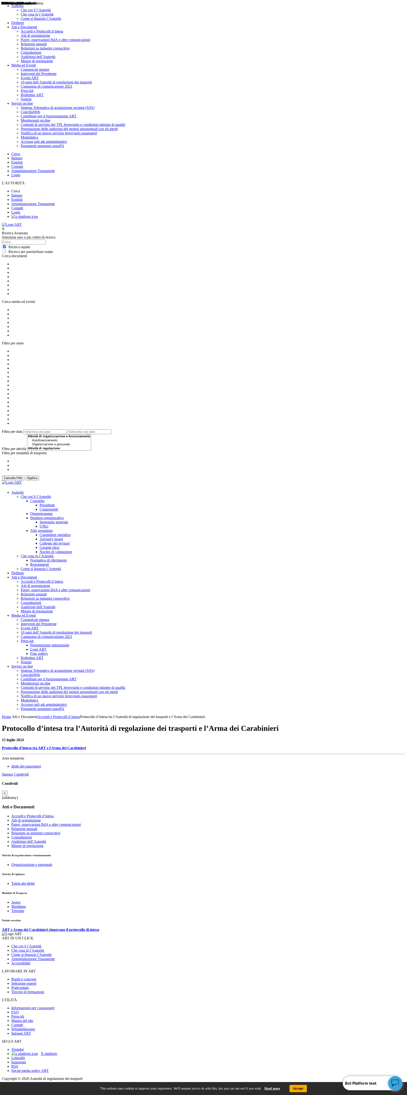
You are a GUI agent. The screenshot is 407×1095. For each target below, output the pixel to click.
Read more (272, 1088)
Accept (298, 1088)
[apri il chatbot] (395, 1083)
